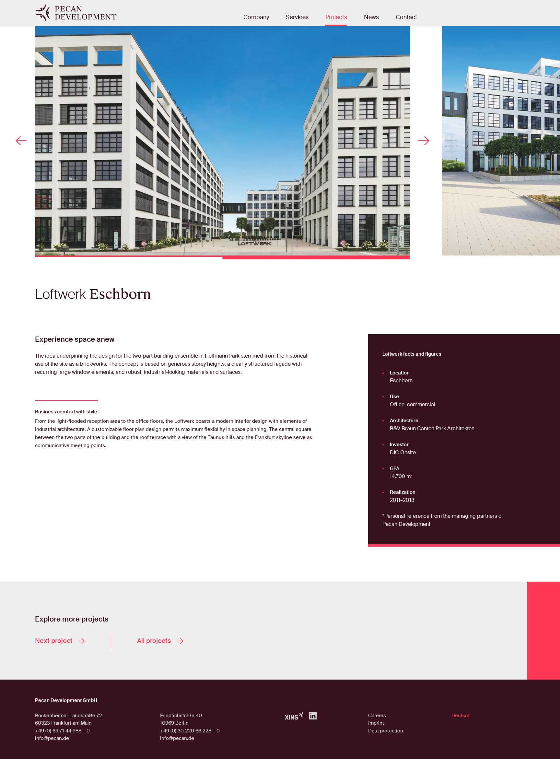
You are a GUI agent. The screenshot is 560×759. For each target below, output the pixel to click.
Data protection (385, 731)
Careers (377, 715)
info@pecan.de (52, 738)
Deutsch (461, 715)
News (371, 17)
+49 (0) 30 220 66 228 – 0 (190, 731)
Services (297, 17)
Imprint (376, 723)
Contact (406, 17)
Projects (336, 17)
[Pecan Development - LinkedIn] (313, 715)
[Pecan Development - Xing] (294, 715)
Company (256, 17)
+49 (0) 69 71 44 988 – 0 (62, 731)
